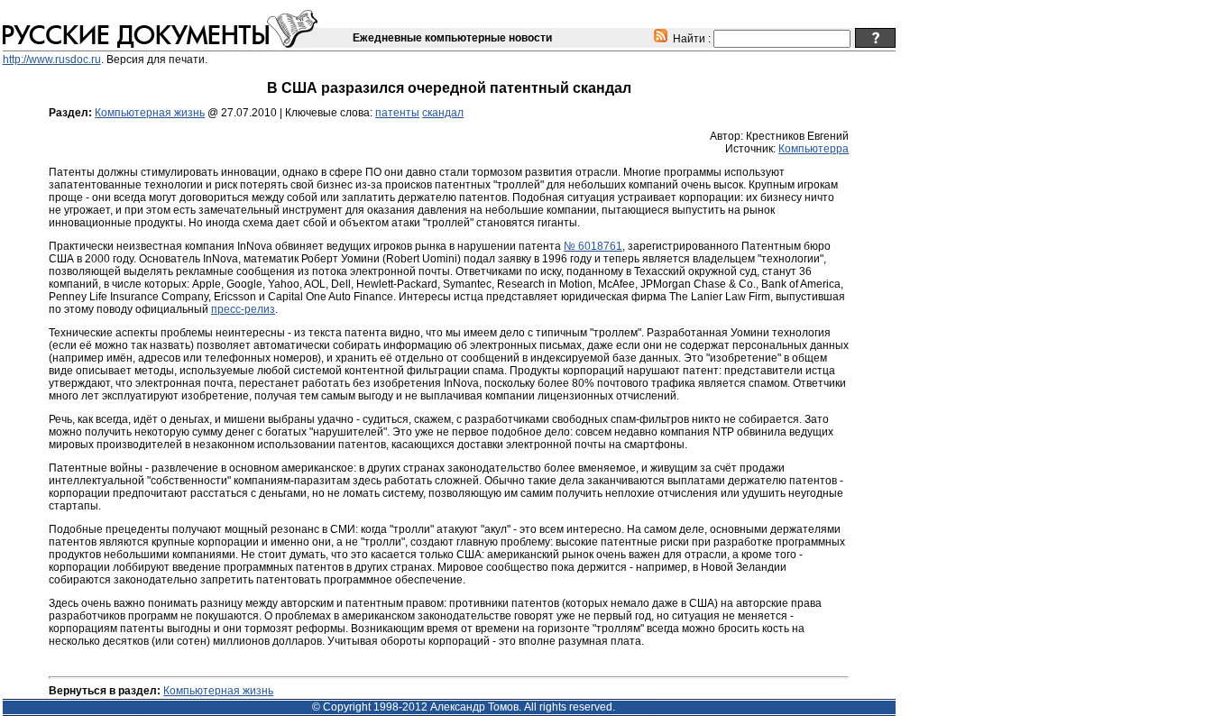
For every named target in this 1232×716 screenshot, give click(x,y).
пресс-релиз (243, 309)
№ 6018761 (593, 246)
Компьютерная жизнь (150, 112)
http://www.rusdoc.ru (52, 59)
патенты (397, 112)
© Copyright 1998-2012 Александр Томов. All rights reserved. (463, 707)
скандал (443, 112)
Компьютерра (813, 148)
